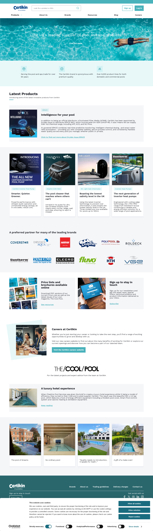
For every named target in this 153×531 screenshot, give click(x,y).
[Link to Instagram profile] (142, 496)
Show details (134, 527)
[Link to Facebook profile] (124, 496)
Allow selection (134, 510)
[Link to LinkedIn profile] (138, 496)
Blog (116, 15)
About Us (43, 15)
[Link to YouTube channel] (133, 496)
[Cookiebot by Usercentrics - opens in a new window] (14, 526)
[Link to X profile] (129, 496)
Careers (138, 15)
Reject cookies (134, 517)
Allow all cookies (134, 504)
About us (84, 487)
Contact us (137, 487)
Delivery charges (120, 487)
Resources (92, 15)
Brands (68, 15)
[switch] (69, 526)
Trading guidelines (101, 487)
